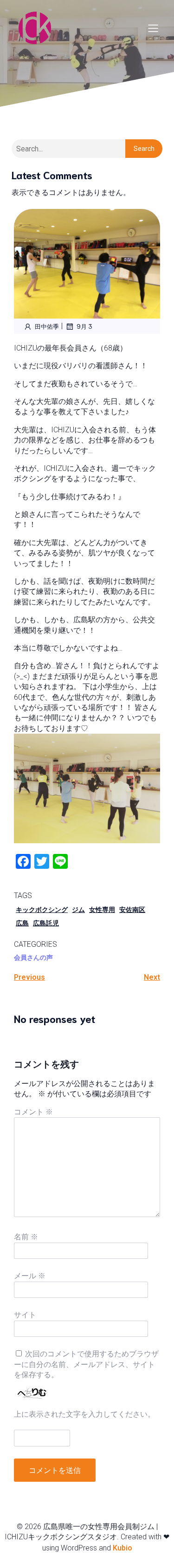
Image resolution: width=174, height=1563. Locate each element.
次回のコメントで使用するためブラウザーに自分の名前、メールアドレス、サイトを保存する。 (86, 1364)
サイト (25, 1314)
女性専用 (102, 909)
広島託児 (46, 923)
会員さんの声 (33, 957)
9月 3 (84, 326)
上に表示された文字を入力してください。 (84, 1414)
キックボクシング (42, 909)
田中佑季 (47, 326)
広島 (22, 923)
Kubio (122, 1547)
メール (29, 1275)
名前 (26, 1236)
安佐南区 (132, 909)
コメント (33, 1111)
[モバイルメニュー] (153, 28)
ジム (78, 909)
